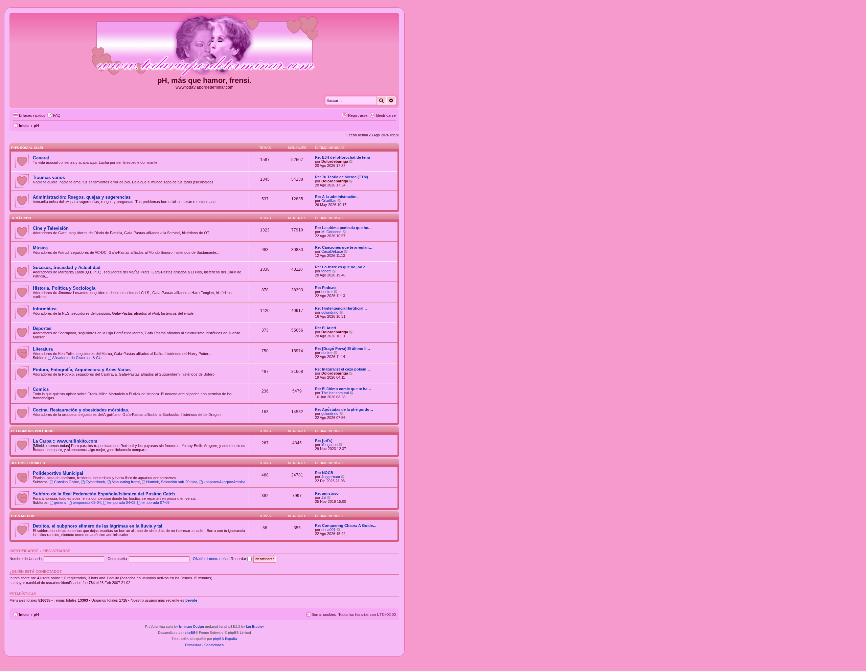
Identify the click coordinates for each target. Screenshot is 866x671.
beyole (191, 600)
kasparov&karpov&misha (224, 482)
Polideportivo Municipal (58, 473)
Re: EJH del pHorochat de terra (342, 157)
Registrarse (56, 551)
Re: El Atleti (325, 328)
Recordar (239, 559)
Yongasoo (329, 445)
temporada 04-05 (121, 502)
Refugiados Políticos (32, 431)
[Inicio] (204, 45)
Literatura (43, 349)
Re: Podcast (326, 288)
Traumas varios (49, 177)
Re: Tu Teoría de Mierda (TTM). (342, 177)
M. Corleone (331, 232)
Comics (41, 389)
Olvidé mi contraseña (210, 559)
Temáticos (21, 218)
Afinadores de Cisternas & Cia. (77, 358)
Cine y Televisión (51, 228)
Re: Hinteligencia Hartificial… (341, 308)
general (60, 502)
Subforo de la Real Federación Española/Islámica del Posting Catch (104, 493)
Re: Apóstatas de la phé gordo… (344, 409)
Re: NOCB (324, 473)
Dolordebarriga (334, 161)
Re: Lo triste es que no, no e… (342, 267)
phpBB (190, 632)
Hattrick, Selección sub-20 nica (171, 482)
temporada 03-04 (87, 502)
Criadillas (328, 201)
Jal (323, 497)
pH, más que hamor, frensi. (204, 80)
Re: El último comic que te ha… (343, 389)
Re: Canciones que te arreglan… (343, 247)
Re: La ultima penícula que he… (343, 228)
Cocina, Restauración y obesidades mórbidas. (81, 409)
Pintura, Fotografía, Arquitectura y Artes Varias (82, 369)
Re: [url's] (324, 441)
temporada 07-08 (155, 502)
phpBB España (225, 639)
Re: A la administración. (336, 197)
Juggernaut (330, 477)
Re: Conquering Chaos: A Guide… (346, 525)
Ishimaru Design (191, 626)
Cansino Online (66, 482)
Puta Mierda (22, 516)
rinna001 (328, 530)
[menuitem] (54, 115)
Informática (44, 308)
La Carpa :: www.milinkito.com (65, 441)
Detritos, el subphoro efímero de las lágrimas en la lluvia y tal (97, 526)
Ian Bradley (255, 626)
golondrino (329, 312)
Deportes (42, 328)
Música (40, 247)
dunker (327, 292)
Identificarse (23, 551)
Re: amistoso (327, 493)
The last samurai (335, 393)
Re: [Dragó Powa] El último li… (342, 348)
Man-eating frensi (126, 482)
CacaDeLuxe (332, 251)
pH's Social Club (27, 148)
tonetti (326, 271)
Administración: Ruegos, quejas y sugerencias (82, 197)
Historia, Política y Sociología (64, 288)
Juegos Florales (28, 463)
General (41, 157)
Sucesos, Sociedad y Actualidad (66, 267)
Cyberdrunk (95, 482)
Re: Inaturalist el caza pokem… (342, 369)
